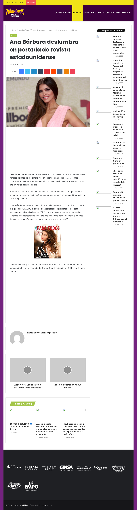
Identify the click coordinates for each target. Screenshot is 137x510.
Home (13, 30)
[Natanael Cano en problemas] (103, 162)
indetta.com (47, 505)
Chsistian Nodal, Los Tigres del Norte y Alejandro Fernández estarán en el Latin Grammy (120, 70)
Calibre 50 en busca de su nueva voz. (119, 114)
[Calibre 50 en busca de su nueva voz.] (103, 115)
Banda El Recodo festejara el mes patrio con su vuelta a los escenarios (119, 45)
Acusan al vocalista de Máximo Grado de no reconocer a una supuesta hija (120, 95)
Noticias (77, 13)
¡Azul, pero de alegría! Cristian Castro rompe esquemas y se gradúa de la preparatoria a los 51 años (74, 429)
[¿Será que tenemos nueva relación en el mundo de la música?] (103, 175)
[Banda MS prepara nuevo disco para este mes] (103, 196)
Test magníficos (106, 13)
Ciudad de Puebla (63, 13)
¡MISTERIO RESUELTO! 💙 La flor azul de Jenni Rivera (21, 426)
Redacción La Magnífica (42, 332)
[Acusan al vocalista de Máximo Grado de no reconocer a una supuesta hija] (103, 91)
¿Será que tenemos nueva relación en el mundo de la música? (119, 178)
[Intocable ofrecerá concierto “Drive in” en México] (103, 128)
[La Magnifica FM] (14, 12)
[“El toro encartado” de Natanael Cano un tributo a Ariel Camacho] (103, 211)
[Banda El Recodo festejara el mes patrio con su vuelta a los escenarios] (103, 40)
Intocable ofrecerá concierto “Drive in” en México (119, 130)
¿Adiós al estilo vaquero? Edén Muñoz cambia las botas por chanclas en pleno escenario (47, 429)
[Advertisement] (48, 150)
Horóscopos (90, 13)
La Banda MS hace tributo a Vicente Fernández (120, 146)
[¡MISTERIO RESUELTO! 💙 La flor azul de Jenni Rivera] (21, 415)
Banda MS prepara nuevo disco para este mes (120, 196)
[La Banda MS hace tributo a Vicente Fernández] (103, 146)
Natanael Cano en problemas (118, 161)
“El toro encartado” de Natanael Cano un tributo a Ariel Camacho (120, 214)
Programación (123, 13)
